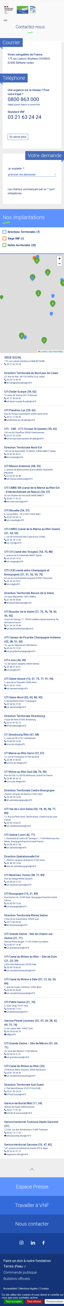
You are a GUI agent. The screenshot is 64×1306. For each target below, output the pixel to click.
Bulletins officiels (16, 1279)
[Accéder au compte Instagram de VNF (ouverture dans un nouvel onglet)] (21, 1243)
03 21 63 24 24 (24, 117)
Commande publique (20, 1272)
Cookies (44, 1288)
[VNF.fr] (32, 10)
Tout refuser (34, 1301)
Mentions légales (28, 1288)
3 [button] (37, 260)
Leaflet (43, 351)
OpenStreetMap (55, 351)
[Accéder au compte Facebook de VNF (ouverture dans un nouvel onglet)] (43, 1243)
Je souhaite (16, 168)
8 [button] (52, 303)
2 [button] (47, 272)
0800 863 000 (23, 99)
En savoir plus (18, 136)
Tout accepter (13, 1301)
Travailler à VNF (32, 1205)
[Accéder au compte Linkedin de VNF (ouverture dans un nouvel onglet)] (33, 1243)
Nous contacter (32, 1224)
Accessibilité (10, 1288)
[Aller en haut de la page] (32, 1169)
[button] (32, 278)
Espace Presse (32, 1187)
